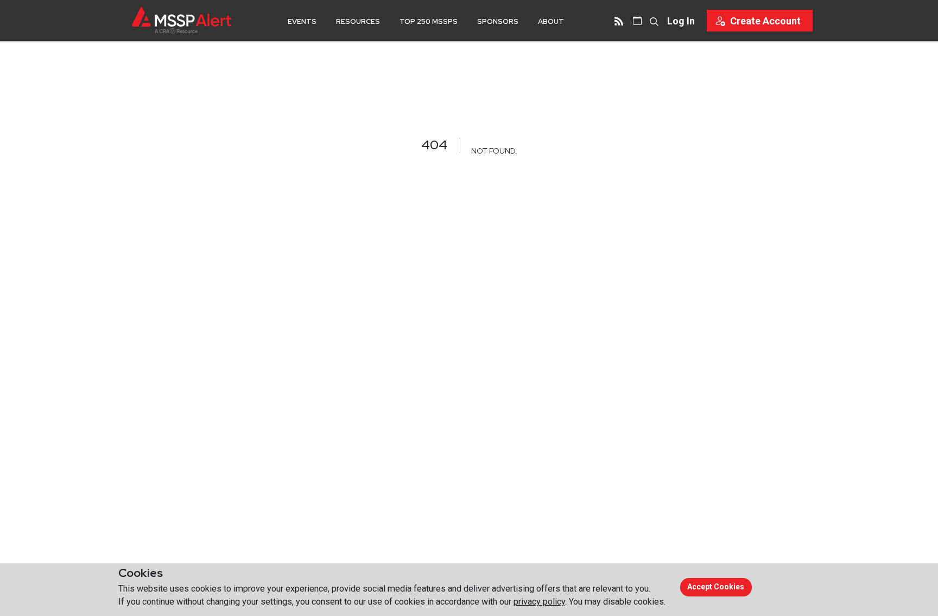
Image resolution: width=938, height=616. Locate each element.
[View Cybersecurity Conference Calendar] (637, 20)
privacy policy (539, 601)
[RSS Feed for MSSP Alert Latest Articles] (618, 21)
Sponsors (497, 21)
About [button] (551, 21)
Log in (681, 21)
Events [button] (302, 21)
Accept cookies (715, 586)
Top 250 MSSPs (429, 21)
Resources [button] (358, 21)
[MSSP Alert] (181, 20)
